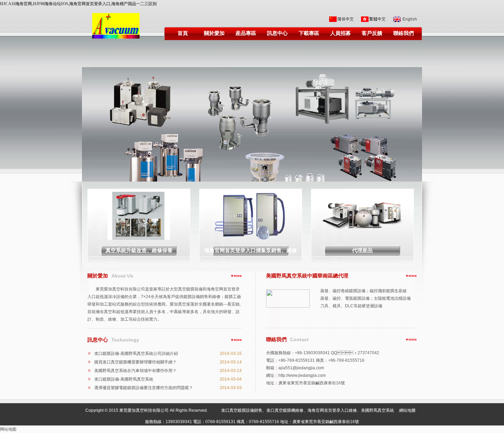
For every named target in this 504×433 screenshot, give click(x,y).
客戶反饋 (372, 33)
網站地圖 (407, 410)
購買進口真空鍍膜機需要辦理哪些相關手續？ (135, 362)
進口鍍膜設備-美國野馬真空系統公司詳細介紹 (136, 353)
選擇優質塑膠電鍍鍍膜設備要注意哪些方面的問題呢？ (143, 387)
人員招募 (340, 33)
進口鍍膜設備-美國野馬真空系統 (123, 379)
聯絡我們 (403, 33)
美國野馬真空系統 (377, 410)
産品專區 (246, 33)
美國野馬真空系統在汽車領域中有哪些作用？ (135, 370)
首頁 (183, 33)
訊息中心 (277, 33)
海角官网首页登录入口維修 (332, 410)
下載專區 (309, 33)
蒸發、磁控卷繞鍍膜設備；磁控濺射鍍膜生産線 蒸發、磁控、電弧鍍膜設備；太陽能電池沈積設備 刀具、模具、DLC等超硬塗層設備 (365, 298)
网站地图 (8, 429)
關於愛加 (214, 33)
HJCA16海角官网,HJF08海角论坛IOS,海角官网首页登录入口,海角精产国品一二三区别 (78, 3)
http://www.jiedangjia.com (302, 375)
